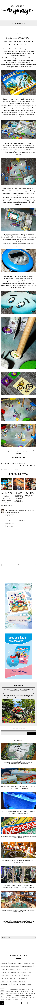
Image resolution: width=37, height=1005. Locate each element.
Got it (25, 1003)
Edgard (23, 972)
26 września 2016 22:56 (17, 521)
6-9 (3, 469)
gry (6, 469)
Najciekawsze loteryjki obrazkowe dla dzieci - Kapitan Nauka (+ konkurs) (18, 787)
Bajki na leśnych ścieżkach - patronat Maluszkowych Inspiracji (18, 763)
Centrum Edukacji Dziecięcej (10, 966)
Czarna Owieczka (26, 966)
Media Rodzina (5, 984)
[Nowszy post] (1, 565)
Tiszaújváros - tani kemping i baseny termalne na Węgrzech (18, 861)
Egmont (30, 972)
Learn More (17, 1003)
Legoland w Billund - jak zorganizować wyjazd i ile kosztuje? (18, 690)
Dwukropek (15, 972)
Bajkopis (27, 963)
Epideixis (13, 975)
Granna (26, 975)
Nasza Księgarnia (25, 984)
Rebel (16, 469)
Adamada (4, 963)
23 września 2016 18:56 (27, 510)
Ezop (20, 975)
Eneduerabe (5, 975)
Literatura (4, 981)
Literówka (13, 981)
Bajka (20, 963)
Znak (2, 999)
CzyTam (18, 969)
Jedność (12, 978)
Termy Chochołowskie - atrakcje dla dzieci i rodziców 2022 (18, 911)
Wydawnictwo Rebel (19, 457)
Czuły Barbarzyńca (7, 969)
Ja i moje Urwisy (12, 510)
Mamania (22, 981)
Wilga (3, 996)
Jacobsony (4, 978)
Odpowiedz (10, 515)
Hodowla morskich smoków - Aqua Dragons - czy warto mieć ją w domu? (18, 812)
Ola (7, 521)
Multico (15, 984)
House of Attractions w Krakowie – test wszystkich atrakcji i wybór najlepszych (18, 886)
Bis (33, 963)
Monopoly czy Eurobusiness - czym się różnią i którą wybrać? (18, 837)
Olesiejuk (4, 987)
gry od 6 (11, 469)
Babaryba (12, 963)
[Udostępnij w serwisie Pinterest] (34, 466)
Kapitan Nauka (22, 978)
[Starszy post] (35, 565)
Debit (24, 969)
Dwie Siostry (5, 972)
